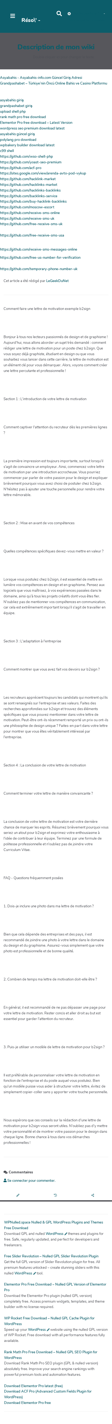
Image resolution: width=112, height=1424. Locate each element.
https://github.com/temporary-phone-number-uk (38, 269)
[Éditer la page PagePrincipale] (19, 1196)
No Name (80, 13)
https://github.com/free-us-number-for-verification (40, 257)
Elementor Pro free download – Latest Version (36, 122)
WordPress (54, 1233)
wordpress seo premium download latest (32, 128)
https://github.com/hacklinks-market (28, 184)
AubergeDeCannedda (87, 20)
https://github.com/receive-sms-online (30, 213)
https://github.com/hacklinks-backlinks (30, 190)
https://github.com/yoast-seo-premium (30, 162)
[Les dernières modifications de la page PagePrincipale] (56, 1196)
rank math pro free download (23, 117)
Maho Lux (96, 13)
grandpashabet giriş (16, 105)
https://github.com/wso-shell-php (26, 156)
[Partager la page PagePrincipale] (93, 1196)
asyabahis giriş (12, 100)
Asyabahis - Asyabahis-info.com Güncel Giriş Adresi (41, 77)
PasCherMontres (31, 29)
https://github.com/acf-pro (20, 168)
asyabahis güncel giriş (17, 134)
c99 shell (7, 150)
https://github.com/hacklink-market (28, 179)
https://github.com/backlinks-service (28, 196)
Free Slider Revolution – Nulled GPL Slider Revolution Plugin (51, 1256)
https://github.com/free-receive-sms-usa (32, 235)
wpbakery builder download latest (27, 145)
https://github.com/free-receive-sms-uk (31, 224)
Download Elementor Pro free (27, 1402)
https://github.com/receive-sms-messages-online (38, 249)
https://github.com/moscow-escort (27, 207)
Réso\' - (31, 20)
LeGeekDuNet (57, 281)
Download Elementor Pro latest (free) (33, 1386)
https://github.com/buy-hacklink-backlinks (33, 201)
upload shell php (13, 111)
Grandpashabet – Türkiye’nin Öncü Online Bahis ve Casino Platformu (53, 83)
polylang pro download (18, 139)
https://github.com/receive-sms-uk (27, 218)
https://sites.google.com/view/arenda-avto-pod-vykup (43, 173)
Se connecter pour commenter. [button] (31, 1180)
